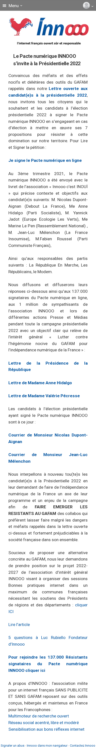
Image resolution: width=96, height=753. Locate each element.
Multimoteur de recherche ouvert (38, 716)
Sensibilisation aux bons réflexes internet (46, 729)
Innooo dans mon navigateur (47, 745)
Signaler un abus (12, 745)
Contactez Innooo (82, 745)
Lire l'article (19, 624)
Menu (13, 5)
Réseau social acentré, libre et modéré (43, 722)
